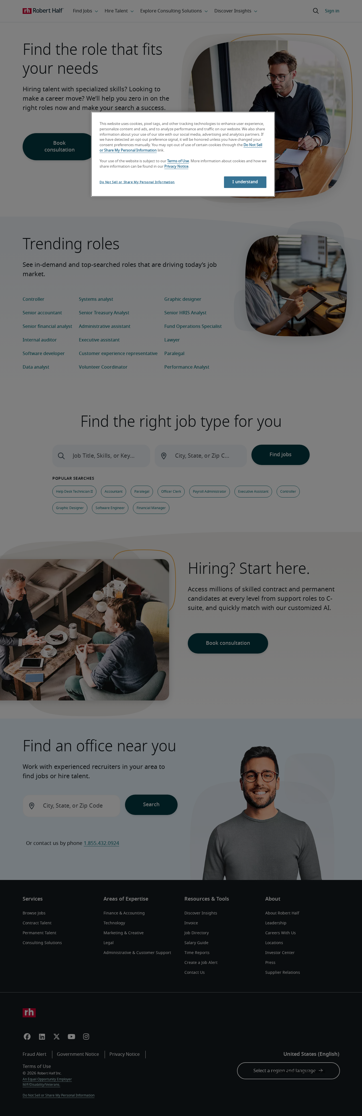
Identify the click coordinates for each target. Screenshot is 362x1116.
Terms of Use (178, 161)
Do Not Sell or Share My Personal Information (137, 182)
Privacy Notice (176, 166)
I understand (245, 182)
